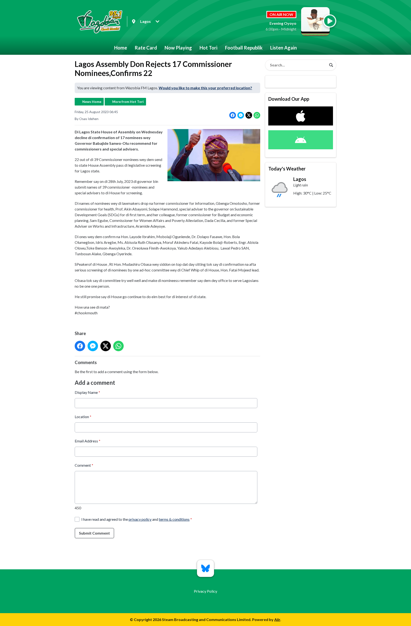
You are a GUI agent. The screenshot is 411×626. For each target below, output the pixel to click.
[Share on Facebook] (232, 115)
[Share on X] (248, 115)
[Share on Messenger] (240, 115)
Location (83, 416)
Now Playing (178, 47)
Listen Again (283, 47)
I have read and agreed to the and (136, 519)
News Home (91, 102)
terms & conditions (174, 519)
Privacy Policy (205, 591)
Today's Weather (287, 168)
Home (120, 47)
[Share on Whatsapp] (257, 115)
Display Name (87, 392)
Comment (84, 465)
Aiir (277, 619)
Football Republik (244, 47)
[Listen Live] (329, 21)
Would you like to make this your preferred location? (205, 87)
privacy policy (140, 519)
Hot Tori (208, 47)
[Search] (331, 65)
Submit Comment (94, 533)
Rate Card (146, 47)
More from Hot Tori (128, 102)
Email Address (87, 441)
